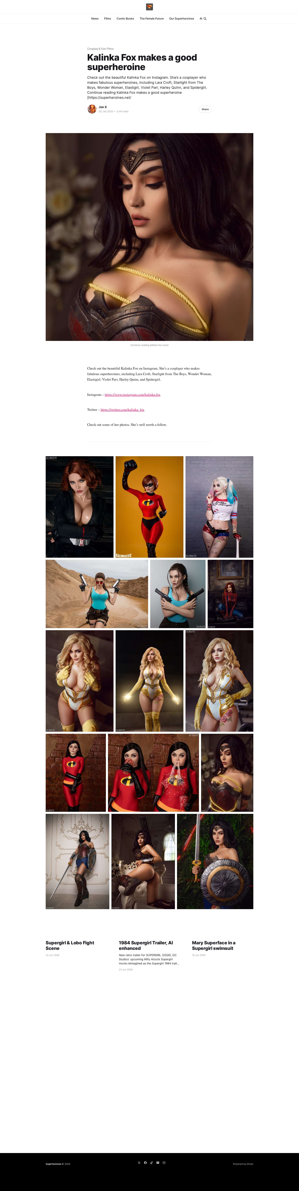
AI (201, 18)
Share (205, 109)
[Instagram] (164, 1162)
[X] (139, 1162)
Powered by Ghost (243, 1164)
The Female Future (152, 18)
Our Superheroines (181, 18)
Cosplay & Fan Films (100, 48)
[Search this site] (205, 18)
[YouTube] (157, 1162)
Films (107, 18)
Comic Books (125, 18)
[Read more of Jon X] (92, 109)
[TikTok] (151, 1162)
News (95, 18)
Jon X (103, 107)
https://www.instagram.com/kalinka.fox (132, 394)
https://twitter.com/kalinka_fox (122, 409)
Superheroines (53, 1164)
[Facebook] (145, 1162)
